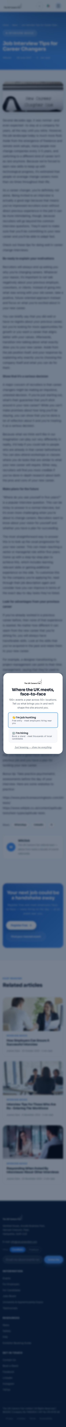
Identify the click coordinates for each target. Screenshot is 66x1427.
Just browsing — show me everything (33, 747)
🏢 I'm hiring (32, 735)
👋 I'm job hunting (32, 720)
